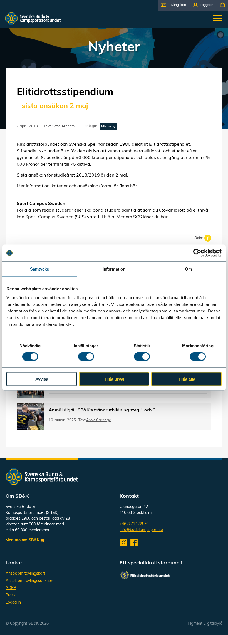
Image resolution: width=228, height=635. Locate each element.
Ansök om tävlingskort (25, 574)
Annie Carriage (98, 420)
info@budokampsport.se (141, 530)
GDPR (11, 588)
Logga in (13, 603)
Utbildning (108, 126)
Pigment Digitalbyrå (205, 624)
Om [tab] (188, 269)
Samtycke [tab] (39, 269)
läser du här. (156, 217)
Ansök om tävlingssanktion (29, 581)
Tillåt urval (114, 378)
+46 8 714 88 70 (134, 524)
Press (11, 595)
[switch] (86, 356)
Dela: (198, 238)
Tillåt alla (186, 378)
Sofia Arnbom (63, 126)
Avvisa (41, 378)
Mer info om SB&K (22, 540)
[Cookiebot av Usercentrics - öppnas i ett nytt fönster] (197, 253)
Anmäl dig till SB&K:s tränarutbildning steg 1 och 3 (102, 410)
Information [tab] (114, 269)
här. (134, 186)
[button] (174, 5)
